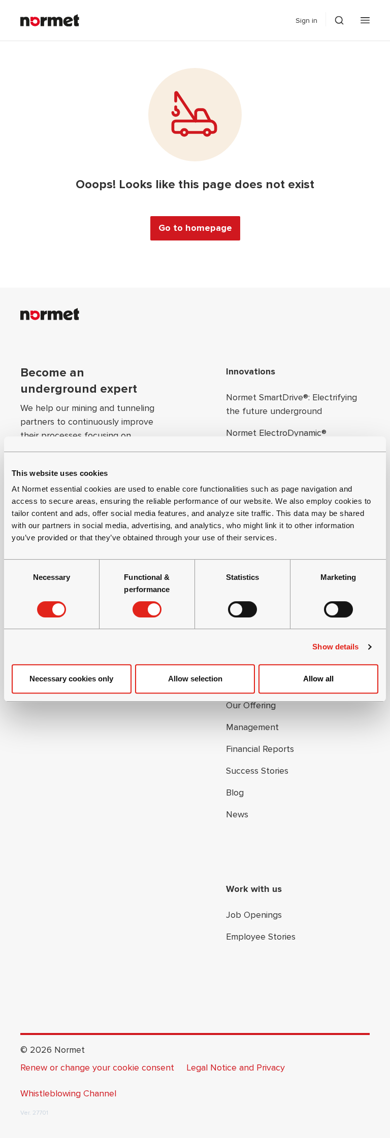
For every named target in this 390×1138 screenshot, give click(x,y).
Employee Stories (261, 936)
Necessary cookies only (71, 678)
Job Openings (254, 914)
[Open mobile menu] (365, 20)
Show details (335, 646)
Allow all (318, 678)
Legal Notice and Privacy (235, 1067)
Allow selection (195, 678)
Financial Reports (260, 748)
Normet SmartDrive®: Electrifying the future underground (291, 404)
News (237, 814)
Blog (235, 792)
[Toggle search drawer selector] (339, 20)
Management (252, 727)
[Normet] (49, 20)
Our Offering (251, 705)
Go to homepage (195, 227)
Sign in (306, 20)
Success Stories (257, 770)
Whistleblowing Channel (68, 1093)
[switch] (147, 609)
